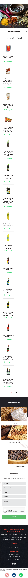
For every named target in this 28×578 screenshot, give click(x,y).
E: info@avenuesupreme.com (14, 546)
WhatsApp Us (9, 61)
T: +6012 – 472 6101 (14, 547)
